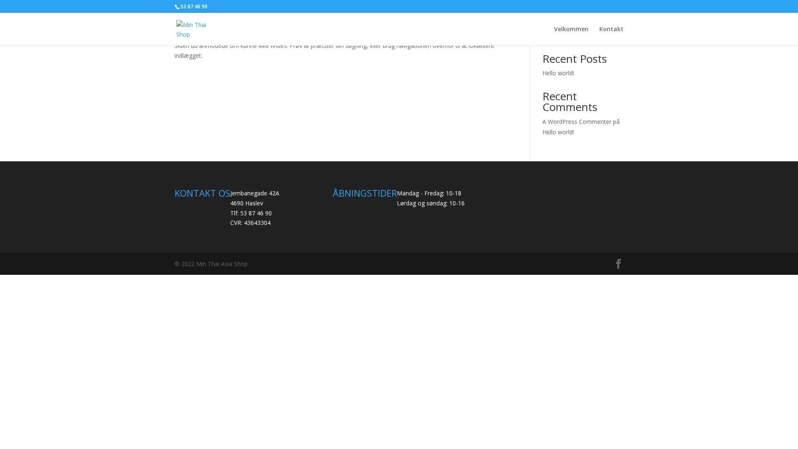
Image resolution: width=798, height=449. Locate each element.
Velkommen (571, 29)
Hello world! (558, 73)
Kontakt (611, 29)
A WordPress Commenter (576, 122)
